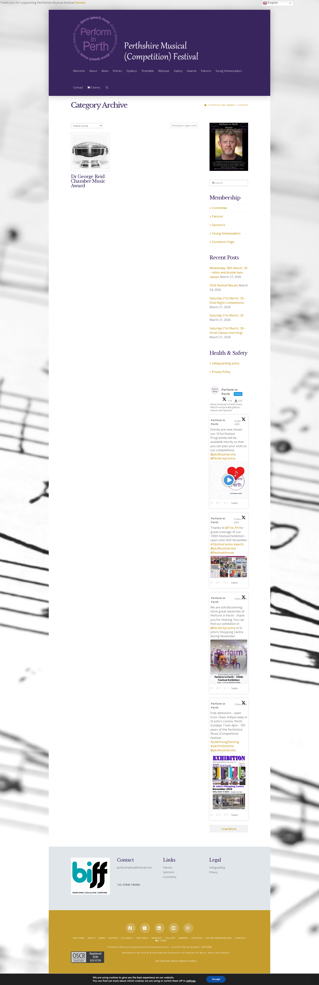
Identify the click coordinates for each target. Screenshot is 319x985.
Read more (90, 166)
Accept (216, 979)
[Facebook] (131, 928)
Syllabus (126, 938)
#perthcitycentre (222, 746)
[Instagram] (188, 928)
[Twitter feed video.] (228, 480)
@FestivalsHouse (222, 553)
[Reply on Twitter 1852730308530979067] (212, 815)
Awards (183, 938)
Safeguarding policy (225, 363)
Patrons (217, 216)
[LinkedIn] (159, 928)
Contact (240, 938)
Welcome (78, 938)
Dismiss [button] (80, 3)
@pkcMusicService (223, 454)
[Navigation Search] (105, 87)
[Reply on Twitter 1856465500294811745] (212, 582)
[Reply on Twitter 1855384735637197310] (212, 688)
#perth (238, 544)
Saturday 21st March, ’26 (226, 315)
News (102, 938)
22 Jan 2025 (237, 422)
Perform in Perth (218, 422)
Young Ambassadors (226, 233)
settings (190, 981)
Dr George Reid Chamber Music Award (88, 181)
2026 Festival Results (224, 285)
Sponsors (218, 225)
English (272, 2)
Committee (219, 208)
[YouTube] (174, 928)
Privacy (213, 872)
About (92, 938)
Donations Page (223, 242)
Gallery (170, 938)
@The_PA (232, 528)
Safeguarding (217, 867)
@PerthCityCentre (222, 458)
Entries (113, 938)
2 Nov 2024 (240, 704)
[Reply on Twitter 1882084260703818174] (212, 503)
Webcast (157, 938)
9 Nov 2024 (240, 598)
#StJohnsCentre (221, 544)
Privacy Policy (221, 372)
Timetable (142, 938)
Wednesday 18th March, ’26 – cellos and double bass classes (228, 272)
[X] (145, 928)
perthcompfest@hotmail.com (134, 867)
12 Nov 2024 (237, 521)
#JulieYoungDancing (224, 742)
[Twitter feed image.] (228, 567)
